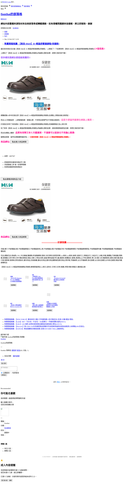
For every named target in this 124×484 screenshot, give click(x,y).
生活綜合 (16, 28)
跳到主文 (4, 19)
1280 (33, 303)
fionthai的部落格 (11, 14)
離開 (10, 480)
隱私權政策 (72, 456)
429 (11, 303)
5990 (11, 276)
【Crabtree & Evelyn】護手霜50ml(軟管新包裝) (59, 279)
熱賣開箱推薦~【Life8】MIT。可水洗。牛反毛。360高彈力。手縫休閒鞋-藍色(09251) (35, 322)
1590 (47, 301)
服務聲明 (79, 456)
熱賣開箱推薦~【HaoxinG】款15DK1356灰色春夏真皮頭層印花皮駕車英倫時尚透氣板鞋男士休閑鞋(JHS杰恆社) (44, 326)
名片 (5, 36)
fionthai (3, 339)
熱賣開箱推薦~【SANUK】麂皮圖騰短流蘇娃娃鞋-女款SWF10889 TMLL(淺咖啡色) (34, 329)
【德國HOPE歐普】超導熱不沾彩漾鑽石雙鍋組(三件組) (52, 305)
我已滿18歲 (4, 480)
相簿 (5, 31)
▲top (2, 359)
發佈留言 (3, 375)
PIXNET (48, 456)
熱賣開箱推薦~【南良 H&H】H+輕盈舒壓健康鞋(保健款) (31, 44)
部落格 (6, 34)
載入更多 (3, 363)
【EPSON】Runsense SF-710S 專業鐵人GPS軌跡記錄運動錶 (16, 279)
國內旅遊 (16, 356)
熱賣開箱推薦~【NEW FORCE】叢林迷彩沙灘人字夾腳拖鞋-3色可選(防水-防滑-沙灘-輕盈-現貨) (38, 319)
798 (33, 275)
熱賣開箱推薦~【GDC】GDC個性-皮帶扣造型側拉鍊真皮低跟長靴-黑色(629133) (33, 324)
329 (55, 276)
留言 (18, 350)
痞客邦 (14, 350)
